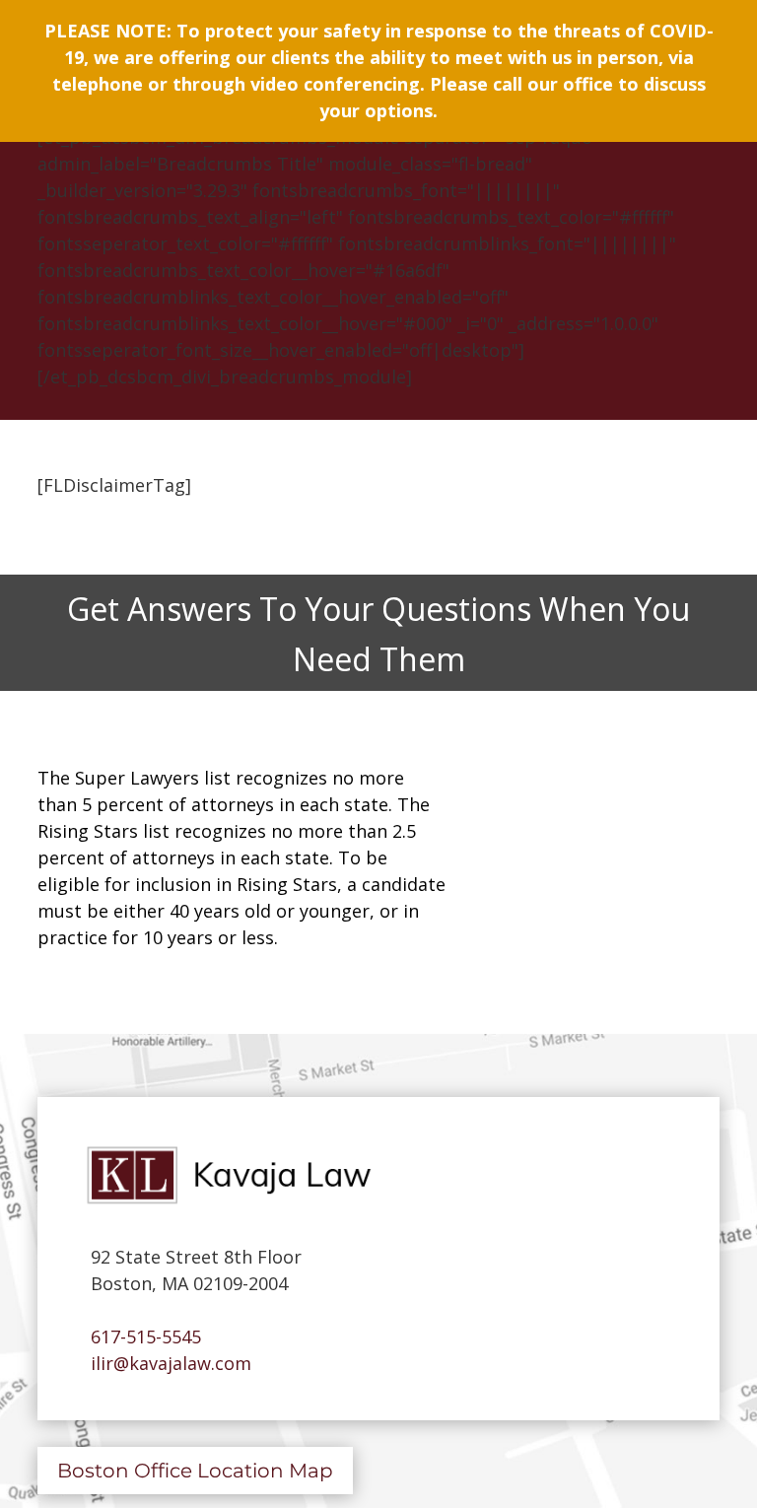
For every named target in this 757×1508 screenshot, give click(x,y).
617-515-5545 (141, 1336)
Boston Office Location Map (195, 1470)
